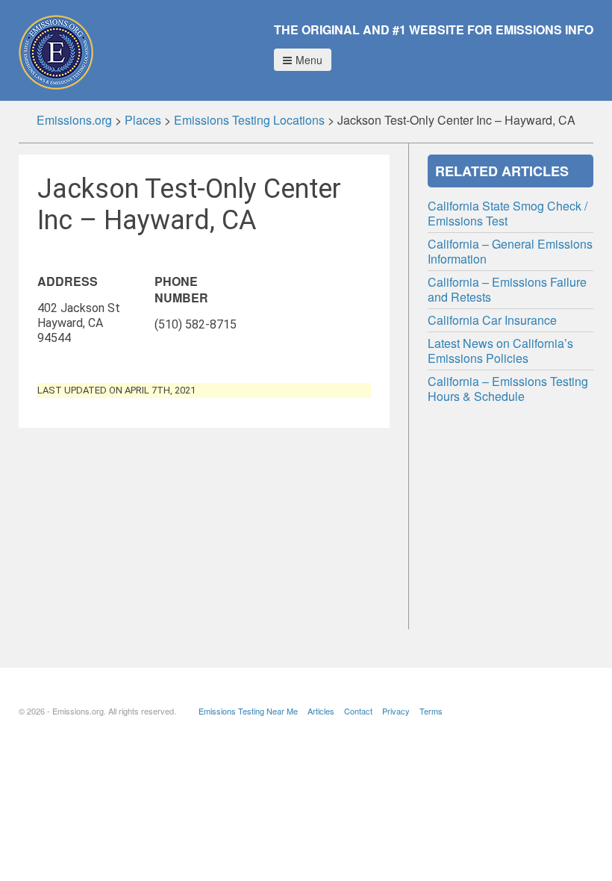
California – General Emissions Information (510, 251)
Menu (309, 59)
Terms (431, 711)
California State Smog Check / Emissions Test (507, 213)
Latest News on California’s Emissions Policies (500, 350)
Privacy (396, 711)
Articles (320, 711)
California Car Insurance (492, 320)
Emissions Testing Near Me (248, 711)
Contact (358, 711)
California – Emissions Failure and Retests (507, 289)
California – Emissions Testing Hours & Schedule (508, 389)
